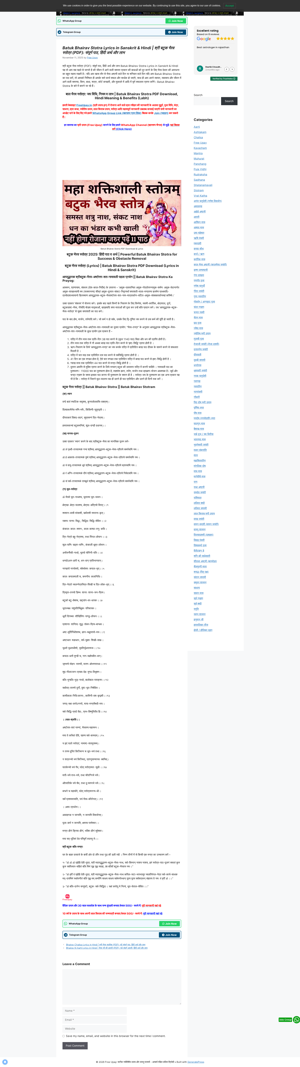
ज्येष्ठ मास (198, 328)
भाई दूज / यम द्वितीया (203, 434)
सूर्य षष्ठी (198, 603)
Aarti (197, 126)
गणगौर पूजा (199, 280)
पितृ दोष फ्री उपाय (202, 402)
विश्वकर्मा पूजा (200, 545)
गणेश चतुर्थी (199, 285)
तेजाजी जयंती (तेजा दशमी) (206, 344)
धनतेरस (197, 365)
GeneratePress (196, 1061)
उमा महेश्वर (199, 232)
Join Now (177, 20)
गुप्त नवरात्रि (200, 296)
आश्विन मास (199, 222)
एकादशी (197, 243)
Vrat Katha (200, 195)
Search (198, 95)
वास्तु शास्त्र (199, 529)
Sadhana (199, 179)
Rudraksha (200, 174)
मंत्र (196, 455)
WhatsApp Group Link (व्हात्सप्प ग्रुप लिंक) (116, 113)
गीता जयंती (199, 291)
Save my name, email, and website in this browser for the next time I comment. (116, 1036)
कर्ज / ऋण (199, 254)
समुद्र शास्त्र (200, 582)
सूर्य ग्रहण (198, 598)
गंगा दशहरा (199, 275)
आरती (196, 216)
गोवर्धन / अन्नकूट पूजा (204, 301)
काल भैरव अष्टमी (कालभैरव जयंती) (210, 264)
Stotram (199, 190)
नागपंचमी (198, 391)
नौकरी (197, 397)
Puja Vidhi (200, 169)
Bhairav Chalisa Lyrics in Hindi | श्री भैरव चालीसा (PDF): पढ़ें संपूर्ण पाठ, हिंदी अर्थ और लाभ (105, 944)
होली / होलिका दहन (203, 630)
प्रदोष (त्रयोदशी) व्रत (204, 418)
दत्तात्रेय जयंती (201, 349)
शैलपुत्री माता (200, 566)
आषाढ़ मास (199, 227)
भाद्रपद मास (200, 439)
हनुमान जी (198, 619)
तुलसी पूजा (199, 338)
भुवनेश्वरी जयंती (201, 444)
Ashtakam (200, 132)
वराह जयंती (199, 518)
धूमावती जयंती (200, 370)
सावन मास (198, 593)
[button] (232, 69)
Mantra (198, 153)
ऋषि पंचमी (199, 238)
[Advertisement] (121, 157)
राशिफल (197, 497)
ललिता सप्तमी (200, 508)
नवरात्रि (198, 386)
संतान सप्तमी (200, 577)
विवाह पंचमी (199, 540)
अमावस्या (198, 206)
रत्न (195, 481)
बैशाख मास (199, 428)
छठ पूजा (197, 322)
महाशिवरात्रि (200, 460)
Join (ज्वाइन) (161, 113)
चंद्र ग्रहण (199, 307)
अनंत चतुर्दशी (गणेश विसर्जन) (208, 201)
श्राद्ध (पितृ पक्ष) (201, 571)
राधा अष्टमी (199, 487)
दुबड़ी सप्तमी (199, 359)
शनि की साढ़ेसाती (202, 555)
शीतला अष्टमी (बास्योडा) (205, 561)
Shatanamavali (203, 185)
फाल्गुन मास (199, 423)
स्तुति (196, 608)
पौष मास (197, 412)
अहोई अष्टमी (200, 211)
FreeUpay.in (84, 105)
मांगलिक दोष (200, 465)
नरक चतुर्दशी (200, 375)
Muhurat (199, 158)
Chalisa (198, 137)
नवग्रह (197, 381)
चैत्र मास (198, 317)
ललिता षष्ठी (199, 503)
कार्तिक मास (199, 259)
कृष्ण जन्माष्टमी (201, 269)
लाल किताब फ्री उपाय (204, 513)
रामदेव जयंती (200, 492)
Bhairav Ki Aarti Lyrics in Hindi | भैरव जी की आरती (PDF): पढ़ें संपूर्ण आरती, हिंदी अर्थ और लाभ (107, 948)
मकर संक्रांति (200, 450)
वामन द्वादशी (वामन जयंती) (206, 524)
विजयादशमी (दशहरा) (203, 534)
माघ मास (198, 471)
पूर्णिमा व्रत (199, 407)
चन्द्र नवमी (199, 312)
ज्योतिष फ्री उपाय (202, 333)
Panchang (200, 163)
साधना (197, 587)
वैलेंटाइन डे (199, 550)
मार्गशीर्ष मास (199, 476)
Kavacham (200, 148)
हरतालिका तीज (201, 624)
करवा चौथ (199, 248)
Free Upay (200, 142)
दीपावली (197, 354)
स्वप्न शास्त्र (199, 614)
